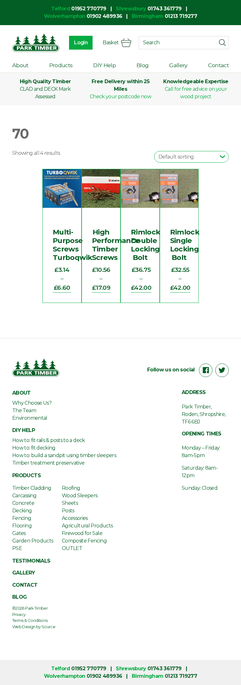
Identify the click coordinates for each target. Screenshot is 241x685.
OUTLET (72, 548)
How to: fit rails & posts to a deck (48, 440)
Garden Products (32, 541)
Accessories (75, 518)
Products (61, 65)
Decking (22, 511)
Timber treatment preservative (48, 463)
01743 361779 (164, 9)
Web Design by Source (33, 626)
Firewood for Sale (82, 533)
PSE (17, 548)
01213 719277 (181, 16)
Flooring (22, 526)
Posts (68, 511)
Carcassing (24, 496)
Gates (19, 533)
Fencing (21, 518)
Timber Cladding (31, 488)
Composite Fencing (84, 541)
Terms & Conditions (29, 620)
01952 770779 (88, 9)
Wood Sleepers (80, 496)
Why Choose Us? (31, 403)
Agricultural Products (87, 526)
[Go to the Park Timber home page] (35, 43)
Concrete (23, 503)
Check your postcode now (120, 97)
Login (81, 43)
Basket (111, 43)
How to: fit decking (34, 448)
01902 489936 (104, 16)
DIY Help (104, 65)
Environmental (29, 418)
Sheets (70, 503)
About (20, 65)
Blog (142, 65)
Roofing (71, 488)
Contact (218, 65)
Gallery (178, 65)
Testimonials (31, 561)
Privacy (19, 614)
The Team (24, 410)
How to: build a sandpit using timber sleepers (64, 455)
